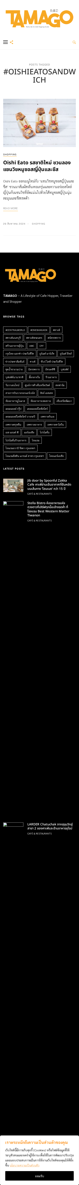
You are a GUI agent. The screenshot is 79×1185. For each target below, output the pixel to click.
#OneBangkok (38, 330)
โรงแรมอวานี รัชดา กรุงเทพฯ (20, 448)
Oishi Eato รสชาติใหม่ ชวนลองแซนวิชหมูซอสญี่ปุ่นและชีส (37, 166)
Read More (10, 208)
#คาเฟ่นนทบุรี (13, 337)
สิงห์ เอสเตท (46, 393)
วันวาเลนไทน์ (12, 385)
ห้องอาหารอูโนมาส (15, 401)
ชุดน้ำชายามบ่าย (14, 369)
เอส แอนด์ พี (12, 432)
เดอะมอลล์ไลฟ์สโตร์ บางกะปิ (20, 416)
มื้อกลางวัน (34, 377)
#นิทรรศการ (54, 337)
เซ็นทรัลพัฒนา (64, 401)
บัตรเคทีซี (50, 369)
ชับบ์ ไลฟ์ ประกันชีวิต (52, 361)
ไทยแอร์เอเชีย (56, 456)
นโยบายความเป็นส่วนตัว (24, 1165)
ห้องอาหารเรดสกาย (41, 401)
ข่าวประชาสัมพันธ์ (14, 361)
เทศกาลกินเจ (47, 416)
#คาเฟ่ (56, 330)
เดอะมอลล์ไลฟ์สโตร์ (37, 408)
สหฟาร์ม (59, 385)
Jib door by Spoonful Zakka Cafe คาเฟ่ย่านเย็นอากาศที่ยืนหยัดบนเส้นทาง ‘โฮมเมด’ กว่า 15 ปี (49, 484)
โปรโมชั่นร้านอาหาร (15, 440)
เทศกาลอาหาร (34, 424)
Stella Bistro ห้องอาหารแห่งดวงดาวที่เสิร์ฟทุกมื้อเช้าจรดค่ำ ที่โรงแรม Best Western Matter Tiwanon (48, 509)
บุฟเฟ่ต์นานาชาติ (14, 377)
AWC (31, 345)
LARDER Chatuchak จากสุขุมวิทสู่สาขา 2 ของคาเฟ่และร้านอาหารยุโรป (50, 826)
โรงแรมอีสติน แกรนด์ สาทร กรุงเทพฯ (24, 456)
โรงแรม (35, 440)
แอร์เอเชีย (29, 432)
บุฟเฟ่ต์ (64, 369)
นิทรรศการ (34, 369)
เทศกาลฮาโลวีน (55, 424)
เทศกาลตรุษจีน (13, 424)
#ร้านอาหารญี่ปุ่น (14, 345)
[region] (39, 1160)
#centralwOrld (15, 330)
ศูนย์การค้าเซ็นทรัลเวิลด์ (37, 385)
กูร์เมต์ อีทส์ (66, 353)
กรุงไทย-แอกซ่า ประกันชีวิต (19, 353)
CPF (42, 345)
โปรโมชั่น (45, 432)
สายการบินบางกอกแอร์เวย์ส (20, 393)
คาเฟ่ (32, 361)
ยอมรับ (39, 1176)
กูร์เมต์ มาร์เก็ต (46, 353)
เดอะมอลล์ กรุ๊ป (13, 408)
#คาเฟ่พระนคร (34, 337)
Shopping (10, 154)
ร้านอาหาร (51, 377)
